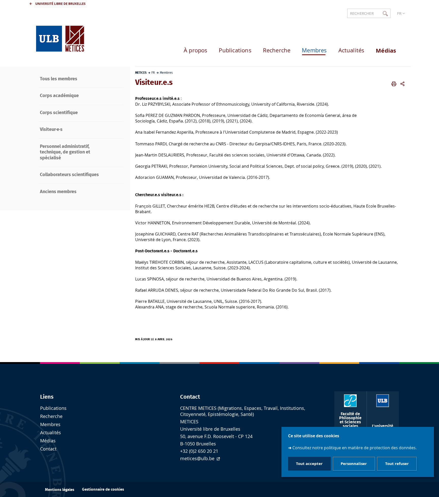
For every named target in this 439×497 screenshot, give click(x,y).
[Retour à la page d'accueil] (60, 36)
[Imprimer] (394, 84)
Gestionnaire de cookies (103, 489)
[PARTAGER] (402, 84)
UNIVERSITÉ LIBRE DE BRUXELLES (60, 4)
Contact (190, 397)
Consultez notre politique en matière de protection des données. (354, 448)
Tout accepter (309, 464)
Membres (50, 424)
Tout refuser (397, 464)
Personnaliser (354, 464)
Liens (47, 397)
